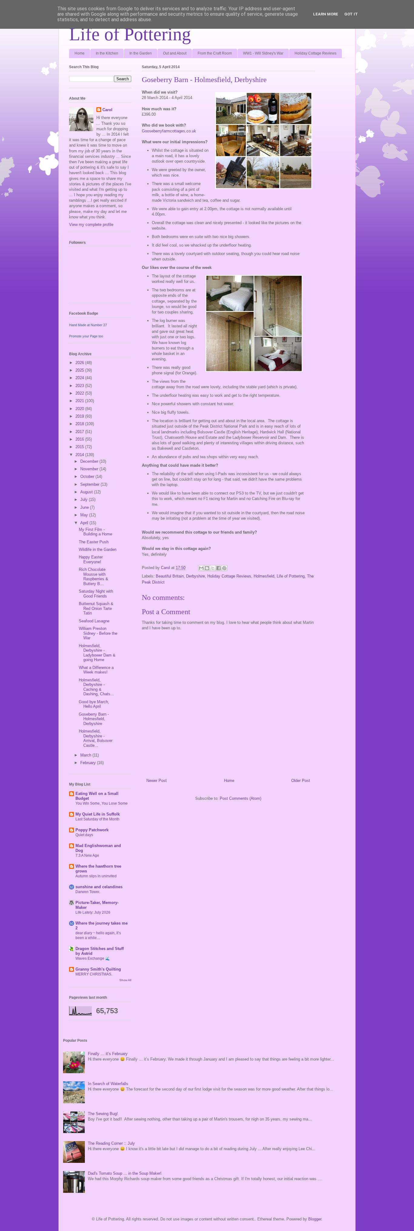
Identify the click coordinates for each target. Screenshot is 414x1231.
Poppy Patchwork (92, 830)
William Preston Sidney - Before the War (98, 633)
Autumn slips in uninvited (96, 876)
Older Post (300, 780)
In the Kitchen (107, 53)
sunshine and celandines (98, 887)
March (86, 755)
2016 (80, 439)
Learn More (325, 14)
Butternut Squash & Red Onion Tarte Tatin (96, 608)
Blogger (314, 1219)
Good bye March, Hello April (94, 704)
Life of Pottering (130, 34)
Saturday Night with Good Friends (96, 593)
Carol (107, 110)
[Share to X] (213, 568)
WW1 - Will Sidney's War (263, 53)
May (84, 515)
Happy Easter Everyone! (91, 559)
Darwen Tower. (87, 892)
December (89, 461)
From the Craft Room (215, 53)
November (89, 469)
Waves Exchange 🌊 (92, 958)
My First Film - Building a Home (95, 532)
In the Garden (140, 53)
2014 (80, 454)
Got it (351, 14)
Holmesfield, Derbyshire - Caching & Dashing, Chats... (96, 687)
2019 (80, 416)
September (90, 484)
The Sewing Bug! (103, 1113)
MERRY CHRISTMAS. (93, 974)
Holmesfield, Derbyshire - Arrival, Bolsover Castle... (95, 738)
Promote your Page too (86, 336)
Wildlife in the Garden (97, 549)
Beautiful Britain (170, 576)
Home (80, 53)
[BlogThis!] (207, 568)
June (85, 507)
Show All (125, 980)
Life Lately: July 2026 (92, 912)
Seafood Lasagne (94, 621)
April (84, 523)
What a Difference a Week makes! (96, 670)
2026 (80, 362)
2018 (80, 424)
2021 (80, 401)
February (88, 762)
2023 (80, 385)
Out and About (174, 53)
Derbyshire (195, 576)
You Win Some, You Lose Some (101, 803)
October (87, 476)
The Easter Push (94, 542)
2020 (80, 408)
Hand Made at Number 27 (88, 325)
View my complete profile (91, 224)
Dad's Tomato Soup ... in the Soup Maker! (125, 1173)
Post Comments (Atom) (240, 798)
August (87, 492)
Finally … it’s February (108, 1053)
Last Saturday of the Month (97, 819)
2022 (80, 393)
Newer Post (156, 780)
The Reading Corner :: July (111, 1143)
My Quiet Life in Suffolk (97, 814)
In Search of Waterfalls (108, 1083)
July (84, 499)
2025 (80, 370)
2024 (80, 378)
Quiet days (84, 835)
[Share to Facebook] (218, 568)
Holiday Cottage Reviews (315, 53)
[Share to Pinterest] (224, 568)
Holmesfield (264, 576)
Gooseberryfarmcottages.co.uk (169, 131)
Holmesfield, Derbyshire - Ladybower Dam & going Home (97, 653)
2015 (80, 447)
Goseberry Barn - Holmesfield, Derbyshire (94, 719)
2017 (80, 431)
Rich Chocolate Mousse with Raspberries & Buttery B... (93, 576)
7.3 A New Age (87, 855)
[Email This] (201, 568)
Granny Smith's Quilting (98, 969)
